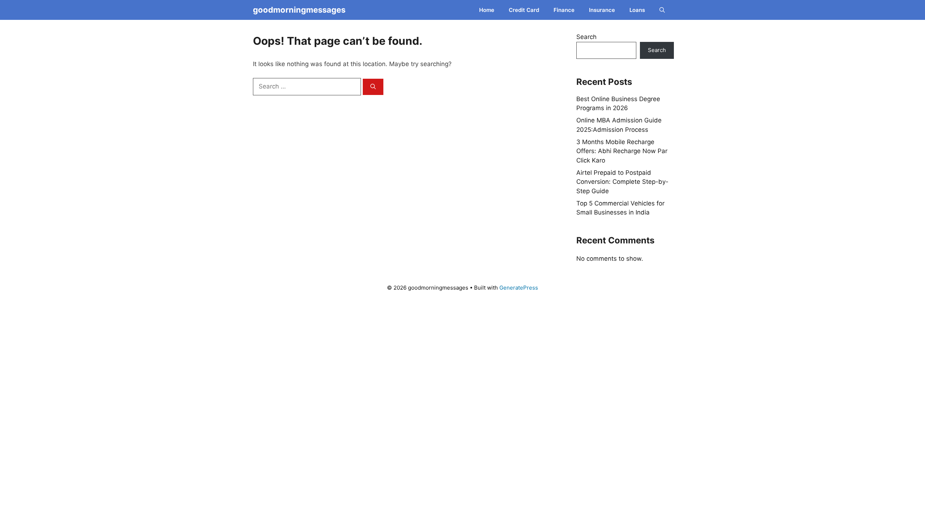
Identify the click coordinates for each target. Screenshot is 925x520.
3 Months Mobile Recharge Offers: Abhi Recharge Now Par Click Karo (621, 151)
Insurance (602, 9)
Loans (637, 9)
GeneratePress (518, 287)
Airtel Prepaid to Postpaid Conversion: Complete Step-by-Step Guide (622, 182)
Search (586, 36)
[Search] (373, 87)
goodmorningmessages (299, 9)
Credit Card (524, 9)
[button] (662, 10)
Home (486, 9)
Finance (564, 9)
